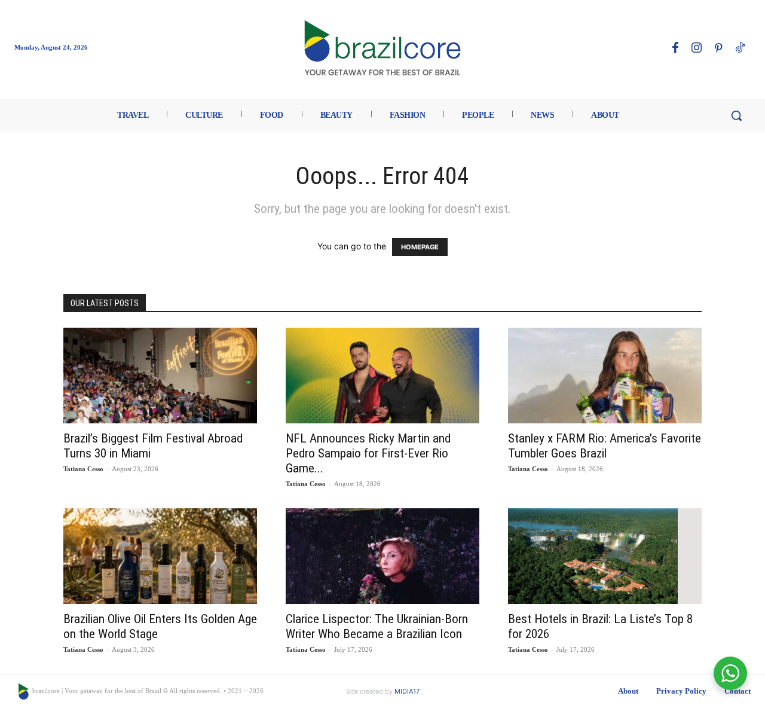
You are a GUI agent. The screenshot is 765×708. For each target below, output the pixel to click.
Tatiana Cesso (83, 468)
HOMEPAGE (420, 247)
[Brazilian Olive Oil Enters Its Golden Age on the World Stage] (160, 556)
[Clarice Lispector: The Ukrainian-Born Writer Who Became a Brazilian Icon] (382, 556)
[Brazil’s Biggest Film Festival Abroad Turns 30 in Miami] (160, 375)
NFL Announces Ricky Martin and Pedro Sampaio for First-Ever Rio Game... (368, 453)
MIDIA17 (407, 691)
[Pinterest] (718, 48)
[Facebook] (675, 48)
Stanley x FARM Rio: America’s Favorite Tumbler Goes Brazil (604, 445)
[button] (736, 115)
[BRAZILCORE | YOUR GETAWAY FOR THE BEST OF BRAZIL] (382, 48)
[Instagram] (697, 48)
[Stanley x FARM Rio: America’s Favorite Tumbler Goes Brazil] (605, 375)
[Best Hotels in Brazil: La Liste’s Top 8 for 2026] (605, 556)
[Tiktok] (740, 48)
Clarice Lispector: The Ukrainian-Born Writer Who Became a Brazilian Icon (377, 626)
